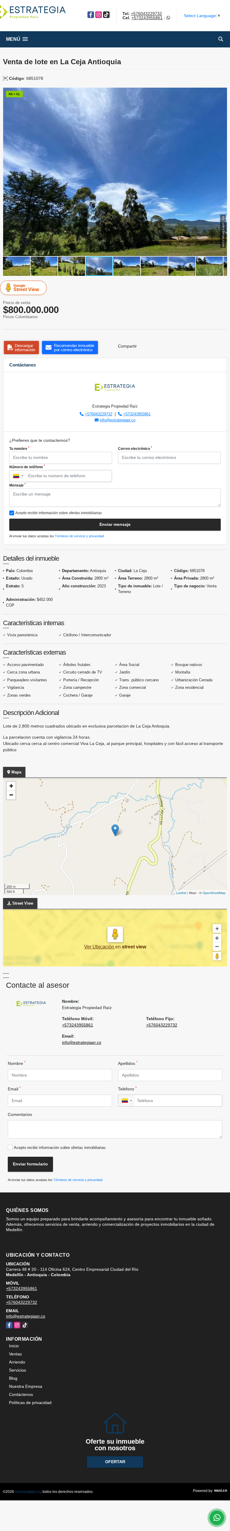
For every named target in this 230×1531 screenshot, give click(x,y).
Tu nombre (19, 448)
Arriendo (17, 1362)
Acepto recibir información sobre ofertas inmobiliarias (60, 1147)
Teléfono (127, 1088)
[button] (221, 93)
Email (14, 1088)
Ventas (15, 1354)
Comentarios (20, 1114)
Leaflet (181, 892)
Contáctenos (21, 1394)
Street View (26, 288)
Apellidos (127, 1063)
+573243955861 (147, 17)
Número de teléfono (27, 466)
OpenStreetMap (214, 892)
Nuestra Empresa (25, 1386)
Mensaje (17, 485)
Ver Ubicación (99, 946)
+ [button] (11, 786)
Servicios (17, 1370)
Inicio (14, 1345)
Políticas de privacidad (30, 1402)
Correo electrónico (135, 448)
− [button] (11, 795)
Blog (13, 1378)
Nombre (16, 1063)
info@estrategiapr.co (117, 420)
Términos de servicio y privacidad (79, 536)
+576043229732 (146, 13)
